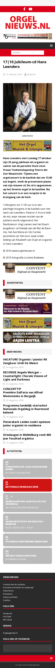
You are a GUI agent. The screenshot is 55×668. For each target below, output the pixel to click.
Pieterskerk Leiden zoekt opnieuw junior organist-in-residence (26, 423)
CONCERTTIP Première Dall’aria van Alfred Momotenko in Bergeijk (23, 392)
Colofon (6, 600)
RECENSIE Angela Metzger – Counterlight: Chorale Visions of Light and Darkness (25, 375)
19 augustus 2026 (15, 416)
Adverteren (8, 590)
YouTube (7, 616)
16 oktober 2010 (14, 74)
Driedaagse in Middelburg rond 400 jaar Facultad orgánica (27, 436)
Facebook (7, 613)
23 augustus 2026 (15, 383)
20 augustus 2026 (15, 400)
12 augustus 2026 (15, 442)
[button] (50, 45)
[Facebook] (24, 9)
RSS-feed (7, 619)
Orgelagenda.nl (10, 633)
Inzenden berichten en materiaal (18, 587)
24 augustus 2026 (15, 367)
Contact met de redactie (14, 584)
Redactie (31, 74)
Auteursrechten (10, 597)
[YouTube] (30, 9)
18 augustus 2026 (15, 429)
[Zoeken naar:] (27, 52)
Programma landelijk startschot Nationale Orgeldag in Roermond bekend (26, 409)
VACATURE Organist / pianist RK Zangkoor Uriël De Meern (25, 361)
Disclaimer (8, 593)
